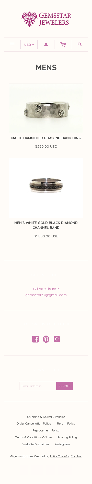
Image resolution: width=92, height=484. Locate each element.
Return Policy (66, 423)
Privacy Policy (67, 437)
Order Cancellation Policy (34, 423)
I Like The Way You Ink (66, 456)
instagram (62, 444)
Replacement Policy (46, 430)
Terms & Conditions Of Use (33, 437)
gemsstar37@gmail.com (46, 295)
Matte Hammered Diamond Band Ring (46, 138)
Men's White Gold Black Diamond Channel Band (46, 225)
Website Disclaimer (35, 444)
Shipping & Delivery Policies (46, 417)
